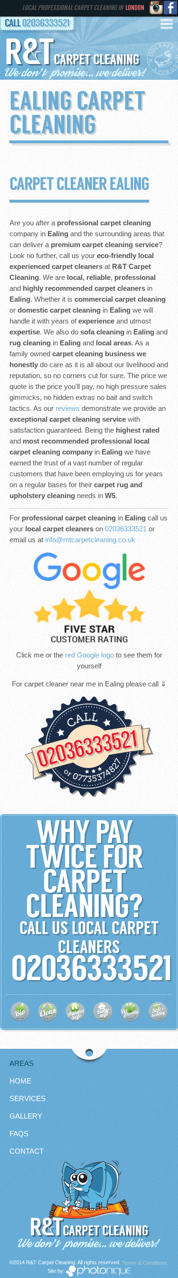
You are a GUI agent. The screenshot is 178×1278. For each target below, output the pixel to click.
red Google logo (89, 655)
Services (27, 1098)
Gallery (25, 1116)
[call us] (9, 974)
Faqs (18, 1134)
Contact (26, 1151)
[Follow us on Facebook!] (171, 8)
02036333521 (45, 23)
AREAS (21, 1063)
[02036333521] (89, 746)
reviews (68, 408)
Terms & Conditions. (145, 1263)
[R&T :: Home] (89, 1190)
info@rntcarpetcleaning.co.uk (90, 540)
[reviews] (89, 597)
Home (20, 1081)
